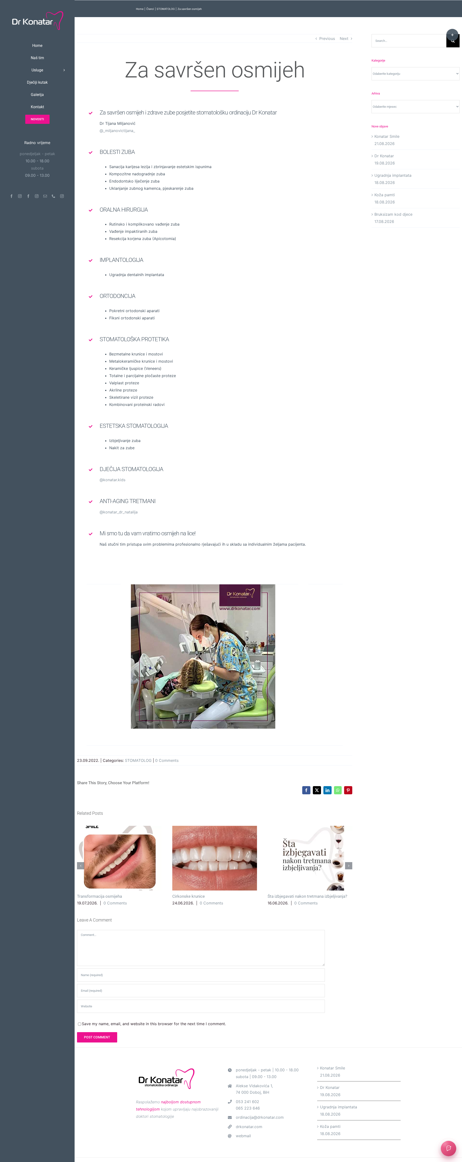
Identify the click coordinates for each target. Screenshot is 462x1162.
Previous (327, 38)
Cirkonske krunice (214, 858)
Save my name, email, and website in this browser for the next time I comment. (154, 1023)
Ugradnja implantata (392, 175)
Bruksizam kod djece (393, 214)
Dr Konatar (384, 155)
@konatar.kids (112, 479)
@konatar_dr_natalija (119, 512)
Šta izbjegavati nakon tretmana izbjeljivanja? (309, 858)
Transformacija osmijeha (119, 858)
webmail (243, 1135)
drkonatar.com (249, 1126)
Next (344, 38)
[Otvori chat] (448, 1148)
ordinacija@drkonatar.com (260, 1117)
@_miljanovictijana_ (117, 130)
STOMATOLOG (138, 760)
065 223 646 (248, 1108)
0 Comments (167, 760)
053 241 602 (247, 1101)
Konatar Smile (386, 136)
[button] (80, 865)
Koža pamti (384, 194)
